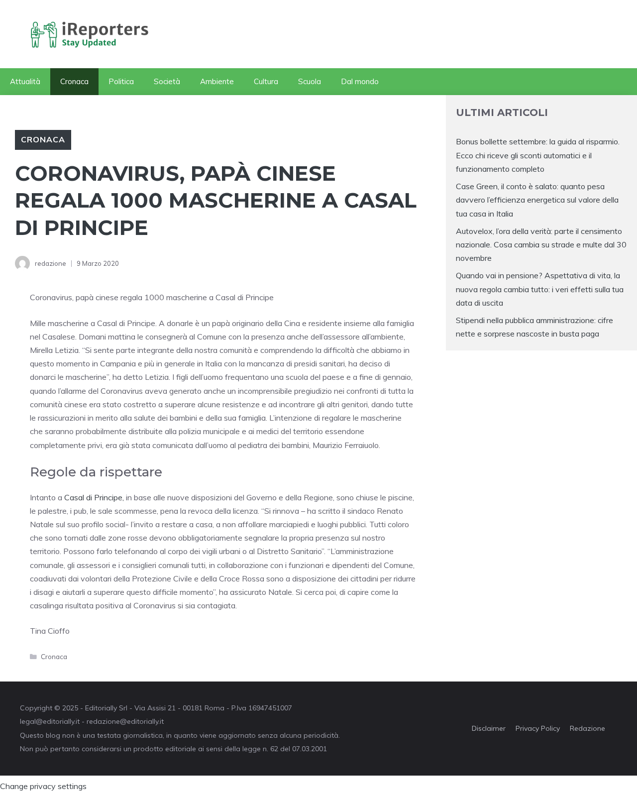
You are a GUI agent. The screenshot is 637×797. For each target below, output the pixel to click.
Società (167, 81)
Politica (121, 81)
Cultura (266, 81)
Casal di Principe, (94, 497)
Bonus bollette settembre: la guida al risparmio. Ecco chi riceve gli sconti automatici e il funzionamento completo (538, 154)
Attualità (25, 81)
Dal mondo (360, 81)
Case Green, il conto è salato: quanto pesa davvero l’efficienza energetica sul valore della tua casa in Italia (537, 199)
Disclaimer (489, 728)
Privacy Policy (538, 728)
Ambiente (217, 81)
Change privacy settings (43, 786)
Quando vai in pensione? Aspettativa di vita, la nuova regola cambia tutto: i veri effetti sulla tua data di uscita (540, 288)
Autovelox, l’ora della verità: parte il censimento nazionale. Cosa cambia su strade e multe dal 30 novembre (541, 244)
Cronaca (74, 81)
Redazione (587, 728)
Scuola (309, 81)
